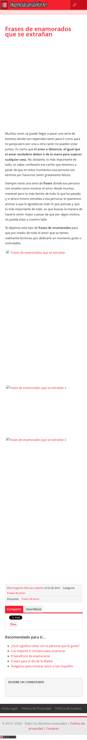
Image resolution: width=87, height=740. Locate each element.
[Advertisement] (43, 84)
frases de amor (30, 599)
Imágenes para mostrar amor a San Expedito (42, 666)
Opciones (4, 5)
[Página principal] (28, 7)
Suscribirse (33, 609)
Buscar (74, 5)
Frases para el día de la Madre (32, 661)
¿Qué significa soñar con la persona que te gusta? (45, 646)
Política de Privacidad (36, 708)
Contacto (83, 5)
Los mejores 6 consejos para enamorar (38, 651)
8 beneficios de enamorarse (30, 656)
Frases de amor (16, 593)
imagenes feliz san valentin (28, 588)
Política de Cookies (68, 708)
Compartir (14, 609)
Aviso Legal (9, 708)
